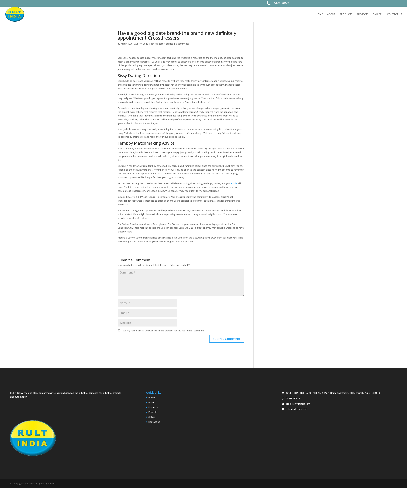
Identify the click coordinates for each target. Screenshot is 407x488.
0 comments (182, 43)
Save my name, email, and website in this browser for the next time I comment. (162, 330)
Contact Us (394, 14)
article (234, 183)
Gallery (378, 14)
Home (319, 14)
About (331, 14)
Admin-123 (126, 43)
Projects (363, 14)
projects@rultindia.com (298, 403)
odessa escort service (162, 43)
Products (345, 14)
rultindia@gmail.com (296, 409)
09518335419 (293, 398)
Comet (52, 483)
